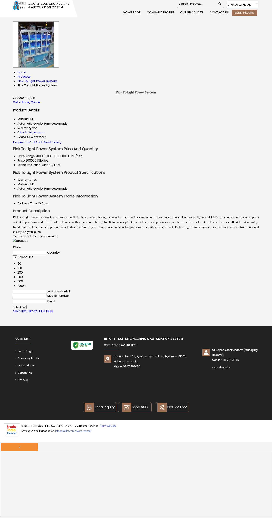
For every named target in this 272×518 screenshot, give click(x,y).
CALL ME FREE (43, 311)
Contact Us (219, 12)
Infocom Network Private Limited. (73, 430)
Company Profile (160, 12)
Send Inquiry (244, 13)
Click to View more (31, 132)
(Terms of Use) (108, 425)
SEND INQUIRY (23, 311)
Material (23, 184)
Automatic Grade (30, 188)
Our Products (191, 12)
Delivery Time (27, 203)
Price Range (26, 156)
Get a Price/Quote (26, 102)
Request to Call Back (28, 142)
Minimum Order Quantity (35, 165)
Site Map (23, 380)
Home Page (132, 12)
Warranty (24, 180)
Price (21, 160)
